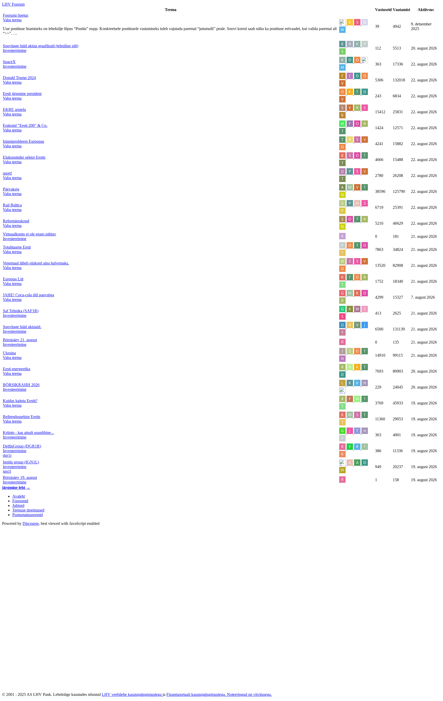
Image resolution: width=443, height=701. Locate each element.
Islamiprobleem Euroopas (23, 141)
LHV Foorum (13, 4)
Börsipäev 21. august (20, 340)
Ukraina (9, 353)
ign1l (7, 471)
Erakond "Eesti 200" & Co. (25, 125)
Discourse (31, 523)
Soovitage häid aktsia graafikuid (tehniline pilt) (40, 46)
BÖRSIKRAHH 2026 (21, 385)
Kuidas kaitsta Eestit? (20, 401)
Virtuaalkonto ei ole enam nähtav (29, 234)
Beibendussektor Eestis (21, 416)
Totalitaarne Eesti (17, 247)
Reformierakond (16, 221)
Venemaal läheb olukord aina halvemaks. (36, 263)
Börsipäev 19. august (20, 477)
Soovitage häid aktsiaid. (22, 327)
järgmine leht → (16, 487)
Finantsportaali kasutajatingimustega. (196, 694)
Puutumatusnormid (27, 515)
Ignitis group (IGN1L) (21, 462)
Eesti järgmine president (22, 93)
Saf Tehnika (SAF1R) (20, 311)
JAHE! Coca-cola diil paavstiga (28, 295)
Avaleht (18, 496)
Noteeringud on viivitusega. (249, 694)
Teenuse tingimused (28, 510)
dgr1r (7, 455)
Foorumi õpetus (15, 15)
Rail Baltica (12, 205)
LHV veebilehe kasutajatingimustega (132, 694)
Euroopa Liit (13, 279)
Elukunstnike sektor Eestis (24, 157)
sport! (7, 173)
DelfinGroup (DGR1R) (22, 446)
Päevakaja (11, 189)
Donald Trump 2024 (19, 77)
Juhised (18, 505)
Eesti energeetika (16, 369)
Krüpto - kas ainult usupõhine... (28, 432)
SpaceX (9, 62)
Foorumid (20, 501)
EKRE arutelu (14, 109)
